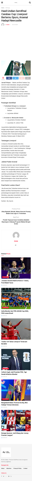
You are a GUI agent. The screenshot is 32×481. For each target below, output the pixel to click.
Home (2, 7)
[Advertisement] (16, 43)
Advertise (8, 468)
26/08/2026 (4, 285)
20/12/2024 (15, 24)
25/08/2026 (4, 346)
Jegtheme (8, 461)
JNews (6, 459)
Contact (25, 468)
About (2, 468)
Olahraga (7, 7)
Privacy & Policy (17, 468)
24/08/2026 (4, 407)
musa (7, 24)
